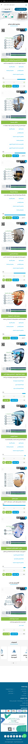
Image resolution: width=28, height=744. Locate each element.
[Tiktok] (5, 736)
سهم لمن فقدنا (10, 70)
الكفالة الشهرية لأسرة (19, 555)
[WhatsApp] (8, 736)
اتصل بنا (24, 693)
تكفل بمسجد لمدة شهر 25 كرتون (16, 144)
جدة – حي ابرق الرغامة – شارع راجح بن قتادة (17, 701)
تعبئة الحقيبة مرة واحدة (18, 381)
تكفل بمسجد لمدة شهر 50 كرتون (16, 148)
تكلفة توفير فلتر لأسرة (19, 559)
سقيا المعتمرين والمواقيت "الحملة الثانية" (14, 60)
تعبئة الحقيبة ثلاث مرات (18, 388)
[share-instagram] (19, 29)
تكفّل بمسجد (14, 122)
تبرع (8, 86)
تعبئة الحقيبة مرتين (19, 385)
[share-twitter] (23, 29)
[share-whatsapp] (17, 29)
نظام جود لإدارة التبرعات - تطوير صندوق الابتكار (14, 742)
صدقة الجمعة (14, 192)
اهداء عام (21, 625)
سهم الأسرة (12, 67)
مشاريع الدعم (23, 689)
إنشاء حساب (6, 5)
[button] (16, 663)
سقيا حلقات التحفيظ (14, 316)
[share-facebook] (22, 29)
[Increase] (24, 82)
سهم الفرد (21, 67)
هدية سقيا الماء (14, 619)
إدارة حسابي (10, 693)
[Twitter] (19, 736)
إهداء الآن (5, 634)
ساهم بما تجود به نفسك (18, 74)
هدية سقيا (24, 691)
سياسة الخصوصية (9, 689)
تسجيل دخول (12, 5)
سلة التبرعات (23, 695)
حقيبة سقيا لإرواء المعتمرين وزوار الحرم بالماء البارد (14, 374)
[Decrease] (3, 82)
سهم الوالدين (20, 70)
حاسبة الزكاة (10, 691)
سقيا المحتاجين (14, 254)
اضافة (14, 86)
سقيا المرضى (14, 436)
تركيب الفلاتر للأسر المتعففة (14, 548)
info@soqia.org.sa (23, 705)
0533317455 (24, 703)
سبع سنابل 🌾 (14, 499)
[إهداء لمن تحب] (3, 86)
